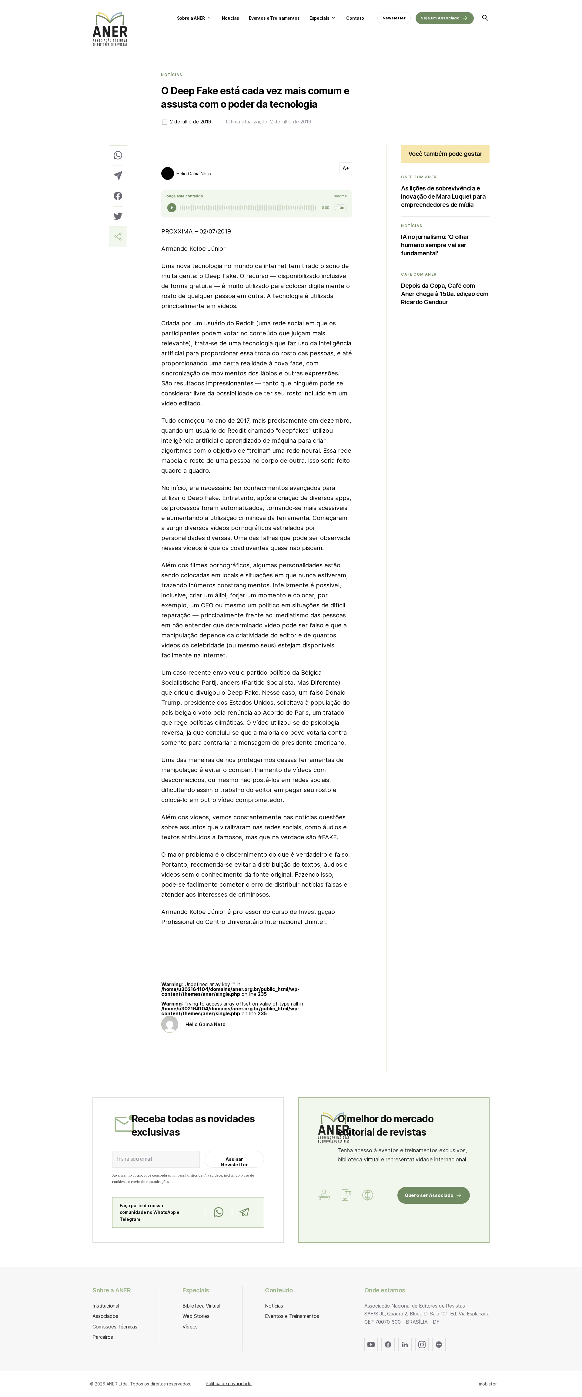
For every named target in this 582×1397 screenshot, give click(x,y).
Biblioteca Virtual (201, 1306)
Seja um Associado (440, 17)
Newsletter (394, 17)
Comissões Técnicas (114, 1327)
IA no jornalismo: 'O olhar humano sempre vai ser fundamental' (435, 245)
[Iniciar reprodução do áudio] (171, 207)
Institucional (105, 1306)
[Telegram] (244, 1212)
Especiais (319, 18)
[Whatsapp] (218, 1212)
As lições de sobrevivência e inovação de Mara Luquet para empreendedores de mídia (443, 196)
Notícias (230, 18)
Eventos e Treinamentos (274, 18)
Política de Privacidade (203, 1175)
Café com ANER (418, 177)
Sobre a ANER (191, 18)
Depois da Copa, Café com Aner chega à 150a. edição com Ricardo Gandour (445, 294)
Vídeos (190, 1327)
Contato (355, 18)
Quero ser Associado (429, 1195)
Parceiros (102, 1337)
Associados (105, 1316)
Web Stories (195, 1316)
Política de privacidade (229, 1383)
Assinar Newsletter (234, 1161)
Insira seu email (134, 1159)
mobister (488, 1383)
